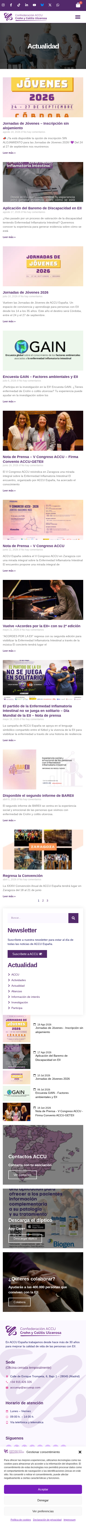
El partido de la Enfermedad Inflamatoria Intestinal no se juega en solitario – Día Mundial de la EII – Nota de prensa (37, 710)
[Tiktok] (19, 5)
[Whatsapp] (58, 5)
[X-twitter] (50, 5)
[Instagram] (3, 5)
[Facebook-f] (11, 5)
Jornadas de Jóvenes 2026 (25, 292)
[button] (80, 1452)
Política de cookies (21, 1519)
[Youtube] (34, 5)
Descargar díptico (25, 1238)
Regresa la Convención (23, 876)
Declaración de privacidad (47, 1519)
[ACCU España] (42, 5)
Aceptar (43, 1489)
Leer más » (9, 152)
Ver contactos (23, 1175)
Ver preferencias (43, 1511)
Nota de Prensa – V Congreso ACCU (33, 546)
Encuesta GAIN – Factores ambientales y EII (40, 377)
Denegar (43, 1500)
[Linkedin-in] (26, 5)
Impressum (70, 1519)
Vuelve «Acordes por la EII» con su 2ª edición (41, 626)
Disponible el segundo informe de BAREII (38, 796)
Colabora (19, 1302)
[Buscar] (73, 918)
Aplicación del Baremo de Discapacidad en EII (42, 208)
